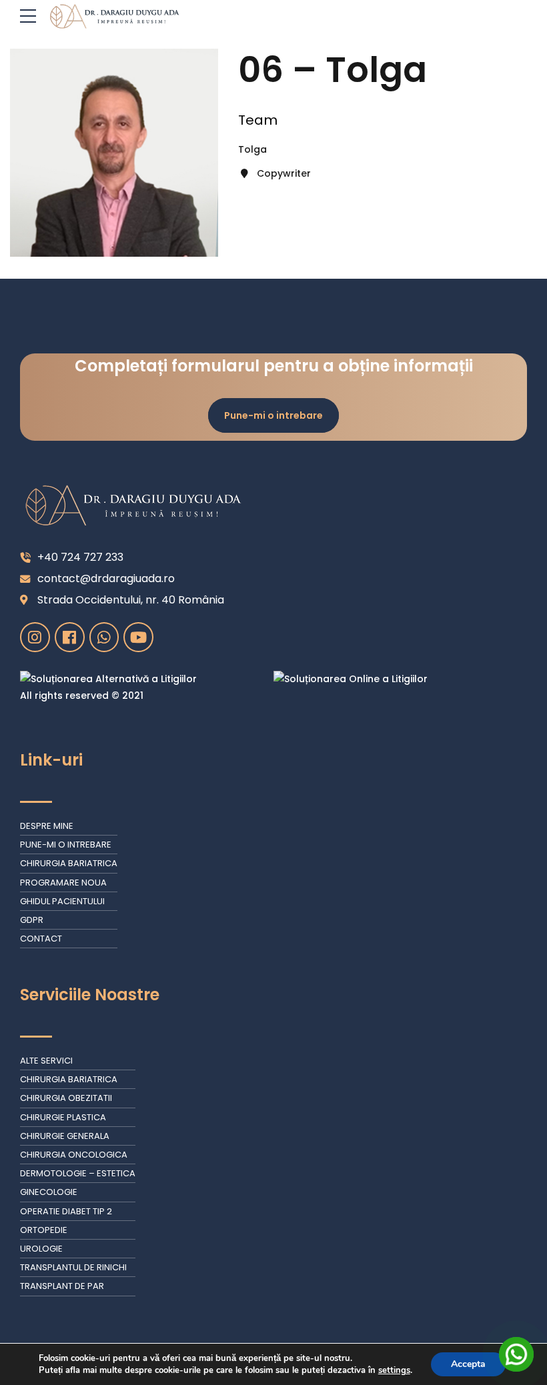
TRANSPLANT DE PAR (62, 1286)
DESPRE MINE (46, 826)
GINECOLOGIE (48, 1192)
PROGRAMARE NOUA (63, 882)
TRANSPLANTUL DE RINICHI (73, 1267)
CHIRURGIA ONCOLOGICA (73, 1154)
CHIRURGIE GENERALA (64, 1136)
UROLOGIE (41, 1248)
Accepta (468, 1364)
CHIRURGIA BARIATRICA (68, 863)
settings (394, 1370)
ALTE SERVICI (46, 1060)
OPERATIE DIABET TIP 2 (66, 1211)
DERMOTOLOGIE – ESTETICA (77, 1173)
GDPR (31, 920)
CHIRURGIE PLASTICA (63, 1117)
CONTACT (41, 938)
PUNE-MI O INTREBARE (65, 844)
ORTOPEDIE (43, 1230)
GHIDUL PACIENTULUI (62, 901)
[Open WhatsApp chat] (516, 1354)
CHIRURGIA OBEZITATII (66, 1098)
